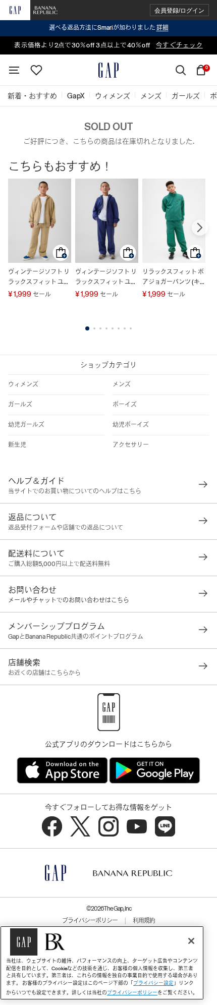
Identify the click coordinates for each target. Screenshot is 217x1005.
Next (200, 227)
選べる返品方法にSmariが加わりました (109, 27)
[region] (102, 963)
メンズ (122, 384)
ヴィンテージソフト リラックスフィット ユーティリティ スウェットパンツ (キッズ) (39, 277)
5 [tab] (113, 328)
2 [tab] (94, 328)
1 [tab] (87, 328)
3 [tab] (100, 328)
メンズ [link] (150, 96)
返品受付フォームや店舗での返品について (65, 527)
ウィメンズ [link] (112, 96)
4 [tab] (106, 328)
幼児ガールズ (26, 424)
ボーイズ (125, 404)
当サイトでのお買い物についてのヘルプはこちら (74, 491)
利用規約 (144, 920)
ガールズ (20, 404)
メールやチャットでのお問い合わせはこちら (68, 600)
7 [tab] (125, 328)
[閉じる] (191, 941)
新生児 (17, 445)
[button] (179, 10)
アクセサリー (131, 445)
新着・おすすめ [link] (32, 96)
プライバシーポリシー (90, 920)
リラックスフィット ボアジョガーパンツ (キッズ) (173, 277)
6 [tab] (119, 328)
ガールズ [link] (186, 96)
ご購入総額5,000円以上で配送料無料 (59, 564)
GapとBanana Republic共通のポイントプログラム (75, 636)
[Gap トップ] (108, 70)
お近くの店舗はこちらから (44, 673)
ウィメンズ (23, 384)
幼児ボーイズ (131, 424)
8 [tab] (131, 328)
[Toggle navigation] (14, 70)
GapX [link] (76, 96)
